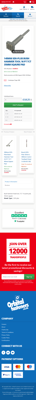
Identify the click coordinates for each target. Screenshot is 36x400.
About (3, 327)
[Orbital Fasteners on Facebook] (3, 353)
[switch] (29, 2)
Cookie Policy (6, 337)
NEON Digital (30, 392)
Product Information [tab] (11, 181)
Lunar (10, 392)
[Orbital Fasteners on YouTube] (13, 353)
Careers (4, 324)
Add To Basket (18, 105)
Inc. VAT (33, 2)
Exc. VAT (25, 2)
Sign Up (29, 277)
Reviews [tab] (7, 185)
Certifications (6, 340)
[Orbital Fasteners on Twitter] (8, 353)
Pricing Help (7, 124)
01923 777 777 (6, 2)
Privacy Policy (6, 335)
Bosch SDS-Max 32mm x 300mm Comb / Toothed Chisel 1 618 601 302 (26, 156)
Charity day (5, 329)
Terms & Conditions (8, 332)
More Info (7, 85)
